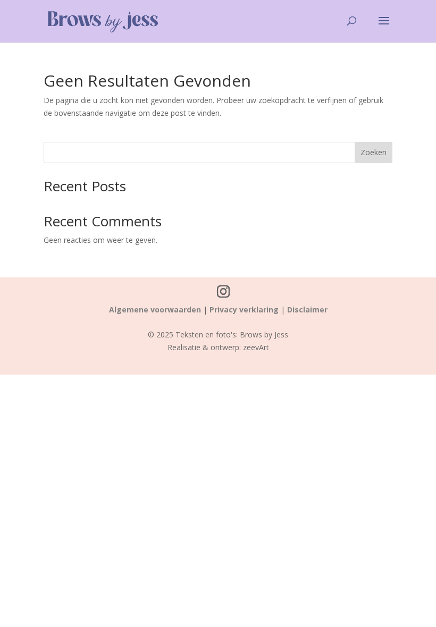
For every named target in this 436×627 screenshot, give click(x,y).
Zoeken (373, 152)
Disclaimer (307, 309)
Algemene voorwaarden (155, 309)
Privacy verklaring (244, 309)
